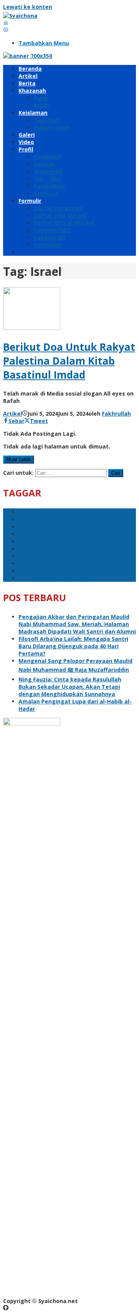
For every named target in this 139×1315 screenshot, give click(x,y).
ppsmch (30, 512)
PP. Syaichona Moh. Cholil (53, 578)
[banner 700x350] (27, 55)
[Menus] (5, 23)
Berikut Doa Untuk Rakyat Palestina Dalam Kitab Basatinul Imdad (69, 361)
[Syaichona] (20, 15)
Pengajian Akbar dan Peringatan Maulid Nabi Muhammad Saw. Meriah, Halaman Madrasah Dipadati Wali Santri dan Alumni (77, 624)
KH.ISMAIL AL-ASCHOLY (50, 556)
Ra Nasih (31, 534)
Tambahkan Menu (44, 43)
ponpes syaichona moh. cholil (59, 563)
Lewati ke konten (27, 6)
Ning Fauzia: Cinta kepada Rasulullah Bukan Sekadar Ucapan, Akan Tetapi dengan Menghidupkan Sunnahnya (70, 687)
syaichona (33, 541)
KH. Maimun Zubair (45, 526)
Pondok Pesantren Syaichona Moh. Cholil (75, 548)
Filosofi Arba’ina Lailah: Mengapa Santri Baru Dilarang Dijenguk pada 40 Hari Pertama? (73, 646)
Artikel (12, 413)
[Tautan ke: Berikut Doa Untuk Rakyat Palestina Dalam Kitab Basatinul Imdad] (31, 327)
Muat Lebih (18, 459)
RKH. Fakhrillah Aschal (49, 570)
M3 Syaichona (37, 519)
